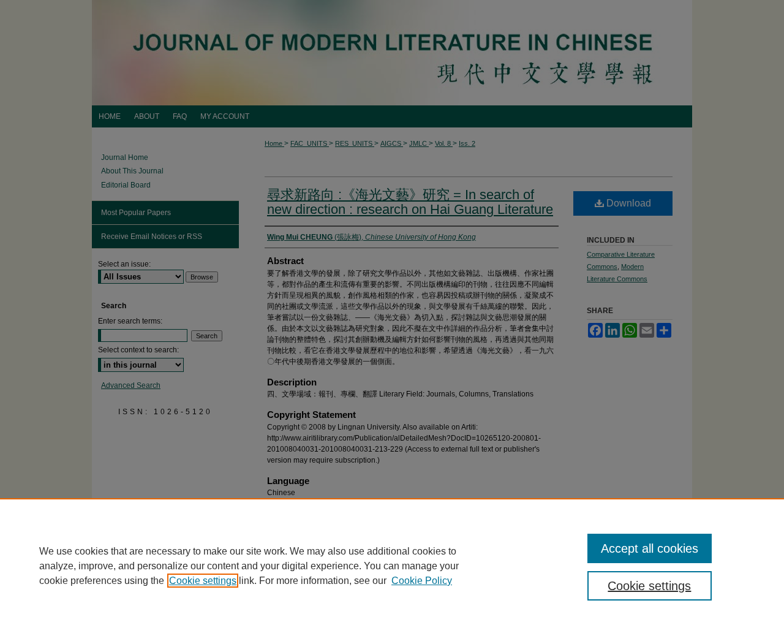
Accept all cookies (649, 548)
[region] (392, 565)
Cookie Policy (421, 580)
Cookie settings (202, 580)
